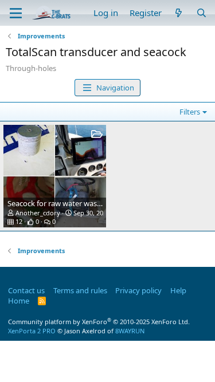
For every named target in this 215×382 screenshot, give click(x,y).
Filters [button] (189, 112)
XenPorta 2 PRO (32, 330)
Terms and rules (80, 290)
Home (18, 301)
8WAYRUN (129, 330)
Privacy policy (138, 290)
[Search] (201, 13)
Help (178, 290)
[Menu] (15, 13)
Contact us (26, 290)
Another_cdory (37, 212)
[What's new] (178, 13)
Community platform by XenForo (99, 321)
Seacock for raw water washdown (64, 203)
